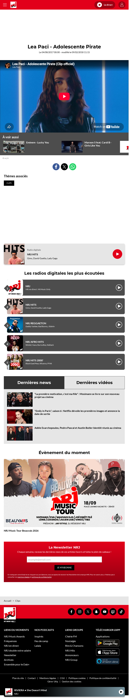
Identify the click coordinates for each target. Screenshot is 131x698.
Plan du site (18, 678)
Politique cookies (77, 678)
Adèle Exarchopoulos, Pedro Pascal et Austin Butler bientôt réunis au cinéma (78, 427)
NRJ (28, 286)
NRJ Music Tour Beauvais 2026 (21, 530)
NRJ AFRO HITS (35, 341)
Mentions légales (47, 678)
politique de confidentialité (41, 577)
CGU (62, 678)
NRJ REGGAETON (36, 323)
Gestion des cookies (71, 681)
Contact (32, 678)
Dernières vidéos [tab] (94, 382)
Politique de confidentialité (102, 678)
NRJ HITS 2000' (34, 360)
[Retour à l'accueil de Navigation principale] (13, 5)
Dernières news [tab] (34, 382)
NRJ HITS (32, 254)
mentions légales (24, 577)
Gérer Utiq (52, 681)
